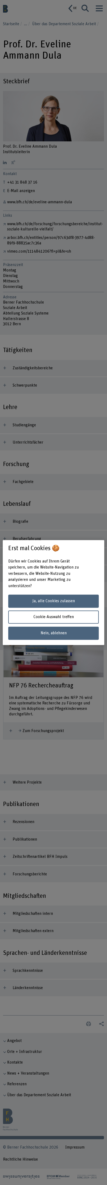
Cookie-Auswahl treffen (53, 617)
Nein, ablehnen (54, 633)
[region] (54, 592)
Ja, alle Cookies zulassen (53, 601)
